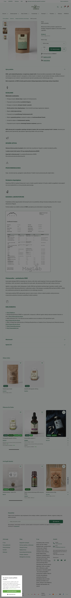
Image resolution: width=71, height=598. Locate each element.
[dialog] (11, 586)
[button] (12, 594)
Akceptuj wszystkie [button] (11, 591)
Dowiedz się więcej (12, 588)
